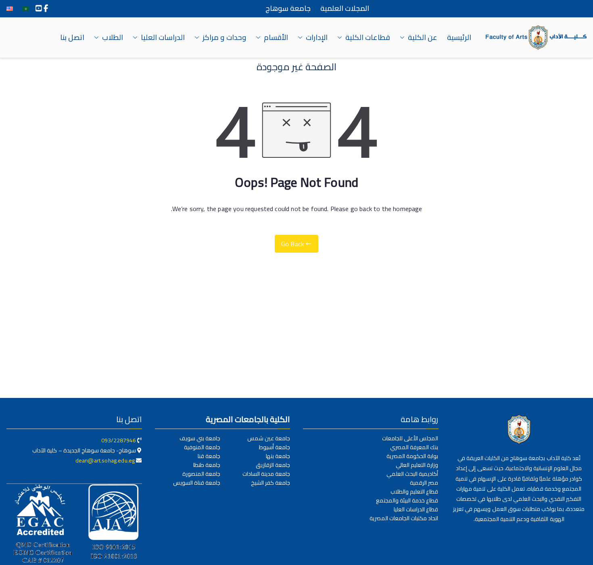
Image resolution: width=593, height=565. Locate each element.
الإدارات (317, 37)
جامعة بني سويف (200, 438)
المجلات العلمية (344, 8)
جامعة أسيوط (274, 447)
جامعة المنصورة (201, 474)
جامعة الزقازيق (273, 465)
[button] (404, 37)
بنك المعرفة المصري (414, 447)
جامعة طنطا (206, 465)
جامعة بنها (278, 456)
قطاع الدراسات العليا (416, 509)
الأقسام (276, 37)
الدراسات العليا (163, 37)
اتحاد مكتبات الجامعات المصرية (404, 518)
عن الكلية (422, 37)
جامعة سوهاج (288, 8)
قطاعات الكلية (367, 37)
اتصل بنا (72, 37)
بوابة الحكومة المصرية (412, 456)
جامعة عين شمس (268, 438)
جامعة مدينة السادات (266, 474)
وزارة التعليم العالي (417, 465)
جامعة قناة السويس (196, 482)
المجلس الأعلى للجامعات (410, 438)
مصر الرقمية (424, 482)
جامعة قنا (209, 456)
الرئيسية (459, 37)
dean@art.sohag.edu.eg (105, 460)
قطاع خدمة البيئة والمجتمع (407, 500)
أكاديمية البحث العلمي (412, 474)
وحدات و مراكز (224, 37)
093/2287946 (118, 440)
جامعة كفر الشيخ (270, 482)
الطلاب (112, 37)
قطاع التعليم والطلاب (414, 491)
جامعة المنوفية (202, 447)
